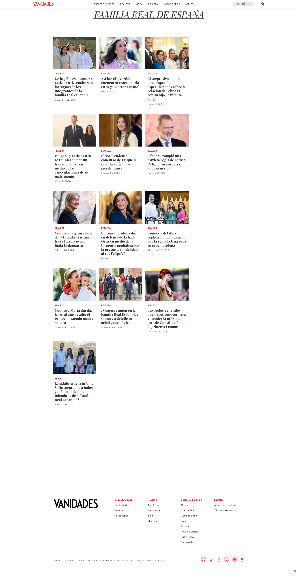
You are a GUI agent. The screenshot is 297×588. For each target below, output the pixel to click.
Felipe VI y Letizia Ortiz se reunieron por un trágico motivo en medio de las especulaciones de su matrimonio (73, 166)
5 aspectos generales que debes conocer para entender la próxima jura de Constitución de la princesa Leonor (167, 318)
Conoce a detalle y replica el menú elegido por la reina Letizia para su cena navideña (167, 239)
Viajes (190, 4)
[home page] (43, 3)
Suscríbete (243, 3)
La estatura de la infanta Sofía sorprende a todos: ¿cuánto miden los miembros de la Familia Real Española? (74, 391)
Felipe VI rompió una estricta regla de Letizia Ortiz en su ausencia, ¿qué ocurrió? (166, 162)
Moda (139, 4)
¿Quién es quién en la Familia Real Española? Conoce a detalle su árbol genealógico (119, 316)
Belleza (153, 4)
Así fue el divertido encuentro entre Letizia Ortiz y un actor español (120, 82)
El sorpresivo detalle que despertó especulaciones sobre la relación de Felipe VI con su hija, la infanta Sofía (167, 88)
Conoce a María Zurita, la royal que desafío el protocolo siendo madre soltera (74, 316)
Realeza (125, 4)
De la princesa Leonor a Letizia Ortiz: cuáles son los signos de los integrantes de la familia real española (74, 86)
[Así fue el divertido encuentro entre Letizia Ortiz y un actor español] (120, 53)
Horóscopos (172, 4)
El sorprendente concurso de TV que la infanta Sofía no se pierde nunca (119, 162)
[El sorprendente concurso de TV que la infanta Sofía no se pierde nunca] (120, 130)
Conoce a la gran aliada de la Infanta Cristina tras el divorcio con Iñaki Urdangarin (74, 239)
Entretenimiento (104, 4)
